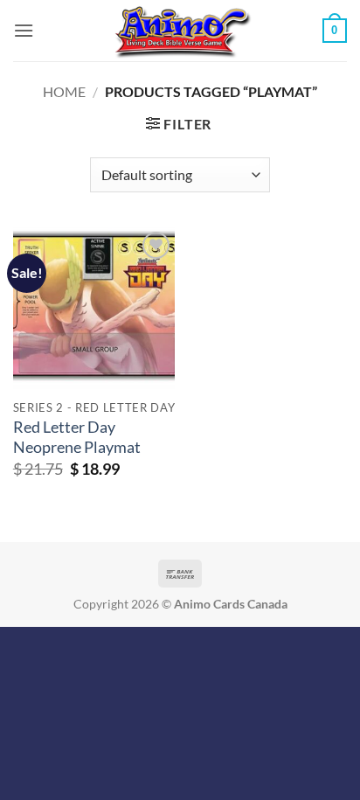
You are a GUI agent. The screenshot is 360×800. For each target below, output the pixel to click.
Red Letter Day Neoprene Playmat (77, 437)
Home (64, 91)
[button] (23, 30)
